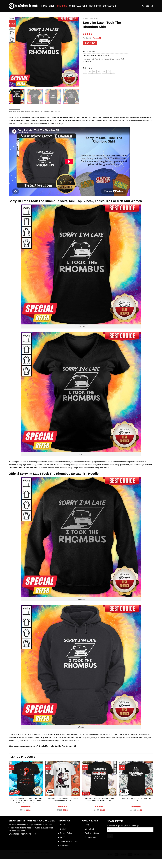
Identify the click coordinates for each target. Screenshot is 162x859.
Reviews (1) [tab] (56, 111)
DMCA (63, 829)
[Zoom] (11, 84)
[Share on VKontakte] (104, 72)
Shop (52, 6)
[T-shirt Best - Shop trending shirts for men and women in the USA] (23, 6)
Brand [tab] (46, 111)
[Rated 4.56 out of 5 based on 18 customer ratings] (106, 34)
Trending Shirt (119, 59)
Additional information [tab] (31, 111)
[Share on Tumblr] (113, 72)
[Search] (143, 6)
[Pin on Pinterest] (99, 72)
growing (144, 734)
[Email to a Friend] (94, 72)
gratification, (125, 465)
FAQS (62, 837)
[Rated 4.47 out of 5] (99, 806)
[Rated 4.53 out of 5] (62, 806)
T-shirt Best (87, 68)
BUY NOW (90, 43)
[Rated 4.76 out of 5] (26, 806)
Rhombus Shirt (108, 59)
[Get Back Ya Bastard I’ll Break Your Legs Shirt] (136, 778)
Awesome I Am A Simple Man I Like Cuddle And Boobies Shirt (50, 746)
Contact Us (109, 6)
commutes (51, 117)
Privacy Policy (66, 833)
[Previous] (13, 52)
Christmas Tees (78, 6)
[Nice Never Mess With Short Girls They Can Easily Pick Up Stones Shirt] (99, 778)
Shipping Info (90, 837)
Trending (62, 6)
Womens (106, 55)
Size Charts (90, 829)
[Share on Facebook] (85, 72)
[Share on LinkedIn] (108, 72)
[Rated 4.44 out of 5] (136, 806)
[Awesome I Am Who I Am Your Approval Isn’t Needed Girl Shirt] (62, 778)
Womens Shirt (88, 61)
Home (44, 6)
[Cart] (147, 6)
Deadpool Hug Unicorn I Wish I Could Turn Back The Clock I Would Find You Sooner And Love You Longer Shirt (26, 800)
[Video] (11, 78)
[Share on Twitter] (90, 72)
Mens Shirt (98, 59)
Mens (100, 55)
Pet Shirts (95, 6)
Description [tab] (14, 111)
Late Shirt (90, 59)
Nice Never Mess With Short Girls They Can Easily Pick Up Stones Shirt (99, 799)
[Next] (75, 52)
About (62, 825)
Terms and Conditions (69, 841)
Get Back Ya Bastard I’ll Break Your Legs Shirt (136, 799)
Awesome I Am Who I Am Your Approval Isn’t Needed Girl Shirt (63, 799)
